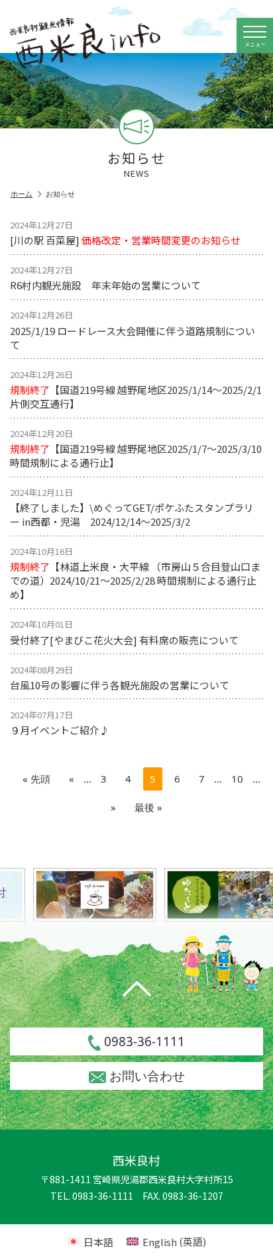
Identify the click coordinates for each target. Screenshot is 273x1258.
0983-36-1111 (144, 1041)
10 (237, 778)
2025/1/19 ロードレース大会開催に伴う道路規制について (132, 330)
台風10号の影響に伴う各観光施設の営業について (119, 677)
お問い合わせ (147, 1076)
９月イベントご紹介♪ (59, 722)
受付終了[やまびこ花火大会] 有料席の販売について (124, 632)
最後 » (148, 807)
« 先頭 (36, 778)
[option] (92, 895)
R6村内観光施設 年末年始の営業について (105, 278)
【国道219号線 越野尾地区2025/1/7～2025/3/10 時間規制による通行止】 (136, 448)
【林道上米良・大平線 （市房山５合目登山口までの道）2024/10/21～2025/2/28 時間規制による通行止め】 (135, 573)
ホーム (21, 194)
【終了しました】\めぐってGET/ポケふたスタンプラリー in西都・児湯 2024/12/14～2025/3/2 (132, 507)
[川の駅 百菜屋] (125, 232)
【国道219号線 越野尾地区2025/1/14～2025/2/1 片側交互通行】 (136, 389)
